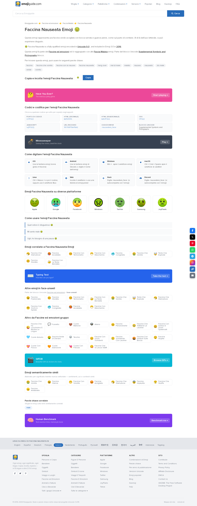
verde (28, 70)
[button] (42, 118)
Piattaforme (103, 4)
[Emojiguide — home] (28, 4)
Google (103, 463)
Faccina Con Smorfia (76, 382)
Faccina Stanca (53, 382)
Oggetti (45, 467)
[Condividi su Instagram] (192, 262)
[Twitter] (20, 473)
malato (127, 65)
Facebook (104, 467)
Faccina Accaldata (53, 254)
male (28, 408)
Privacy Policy (164, 467)
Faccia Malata (68, 23)
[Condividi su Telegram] (192, 256)
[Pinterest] (25, 473)
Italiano (58, 445)
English (17, 445)
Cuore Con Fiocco (33, 347)
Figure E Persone (78, 460)
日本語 (115, 445)
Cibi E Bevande (77, 487)
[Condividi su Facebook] (192, 230)
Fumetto (53, 324)
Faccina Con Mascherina (97, 254)
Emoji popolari (135, 475)
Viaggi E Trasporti (78, 475)
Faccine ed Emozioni (51, 479)
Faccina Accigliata (96, 382)
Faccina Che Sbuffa (161, 382)
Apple (102, 460)
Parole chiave (135, 463)
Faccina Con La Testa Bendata (55, 262)
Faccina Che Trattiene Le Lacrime (140, 326)
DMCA (161, 475)
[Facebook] (15, 473)
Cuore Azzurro (34, 337)
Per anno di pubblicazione (140, 467)
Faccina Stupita (159, 338)
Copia (88, 77)
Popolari (148, 4)
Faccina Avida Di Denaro (55, 338)
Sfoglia (75, 4)
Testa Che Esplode (160, 254)
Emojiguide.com (31, 23)
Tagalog (161, 445)
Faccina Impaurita (138, 382)
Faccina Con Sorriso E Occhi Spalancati (161, 327)
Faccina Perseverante (119, 325)
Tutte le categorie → (79, 491)
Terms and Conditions (167, 463)
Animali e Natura (49, 483)
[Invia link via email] (192, 275)
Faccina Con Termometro (76, 254)
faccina (29, 65)
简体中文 (105, 445)
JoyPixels (104, 483)
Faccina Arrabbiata (33, 389)
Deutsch (37, 445)
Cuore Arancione (54, 347)
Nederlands (70, 445)
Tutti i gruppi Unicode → (51, 491)
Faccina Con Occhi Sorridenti (97, 339)
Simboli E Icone (77, 471)
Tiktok (102, 487)
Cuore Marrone (75, 325)
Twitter (102, 475)
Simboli (45, 471)
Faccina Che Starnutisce (34, 254)
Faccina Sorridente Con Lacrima (118, 339)
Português (82, 445)
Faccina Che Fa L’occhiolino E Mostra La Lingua (34, 327)
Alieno (95, 324)
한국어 (124, 445)
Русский (94, 445)
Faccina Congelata (118, 254)
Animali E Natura (78, 483)
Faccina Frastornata (33, 298)
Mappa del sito (169, 502)
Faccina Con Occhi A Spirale (34, 308)
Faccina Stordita (32, 261)
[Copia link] (192, 269)
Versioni (135, 4)
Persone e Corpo (49, 460)
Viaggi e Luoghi (48, 475)
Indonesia (150, 445)
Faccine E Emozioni (79, 479)
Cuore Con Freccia (76, 347)
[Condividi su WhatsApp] (192, 250)
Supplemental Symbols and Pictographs (150, 128)
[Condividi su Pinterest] (192, 243)
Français (48, 445)
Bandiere (46, 463)
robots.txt (180, 502)
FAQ (178, 4)
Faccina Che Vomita (140, 254)
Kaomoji (168, 4)
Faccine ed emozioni (50, 23)
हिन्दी (140, 445)
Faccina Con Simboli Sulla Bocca (140, 339)
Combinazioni (120, 4)
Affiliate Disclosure (166, 471)
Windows (104, 471)
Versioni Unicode (136, 471)
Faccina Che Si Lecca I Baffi (98, 347)
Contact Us (163, 479)
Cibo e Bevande (49, 487)
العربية (132, 445)
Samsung (104, 479)
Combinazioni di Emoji (138, 460)
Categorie (88, 4)
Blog (158, 4)
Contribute (162, 460)
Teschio (74, 337)
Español (27, 445)
